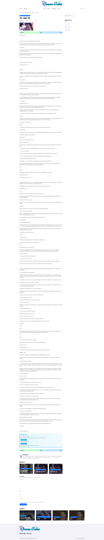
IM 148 (38, 518)
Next (61, 32)
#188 (55, 518)
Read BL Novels (26, 533)
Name (21, 491)
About (59, 8)
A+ (43, 39)
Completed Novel (54, 8)
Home (45, 8)
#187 (71, 518)
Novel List (48, 8)
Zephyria (26, 454)
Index (41, 32)
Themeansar (35, 538)
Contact (79, 538)
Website (21, 498)
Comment (21, 479)
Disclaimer (82, 538)
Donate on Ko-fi (24, 443)
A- (38, 39)
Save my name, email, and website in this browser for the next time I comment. (32, 502)
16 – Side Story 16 (53, 471)
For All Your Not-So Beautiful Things (24, 15)
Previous (22, 32)
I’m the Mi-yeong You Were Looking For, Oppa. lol (43, 516)
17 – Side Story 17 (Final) (40, 471)
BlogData (30, 538)
